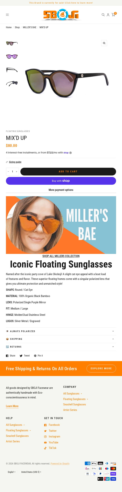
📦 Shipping (14, 339)
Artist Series (70, 410)
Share (12, 356)
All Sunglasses (71, 393)
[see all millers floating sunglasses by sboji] (61, 224)
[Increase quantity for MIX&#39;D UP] (16, 171)
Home (9, 27)
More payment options (61, 190)
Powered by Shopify (60, 463)
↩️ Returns (14, 346)
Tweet (27, 356)
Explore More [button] (101, 368)
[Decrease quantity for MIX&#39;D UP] (8, 171)
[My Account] (108, 15)
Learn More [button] (12, 406)
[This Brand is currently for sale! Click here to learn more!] (61, 3)
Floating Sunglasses (74, 399)
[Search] (103, 15)
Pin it (40, 356)
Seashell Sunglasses (74, 404)
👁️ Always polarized (20, 331)
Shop (17, 27)
